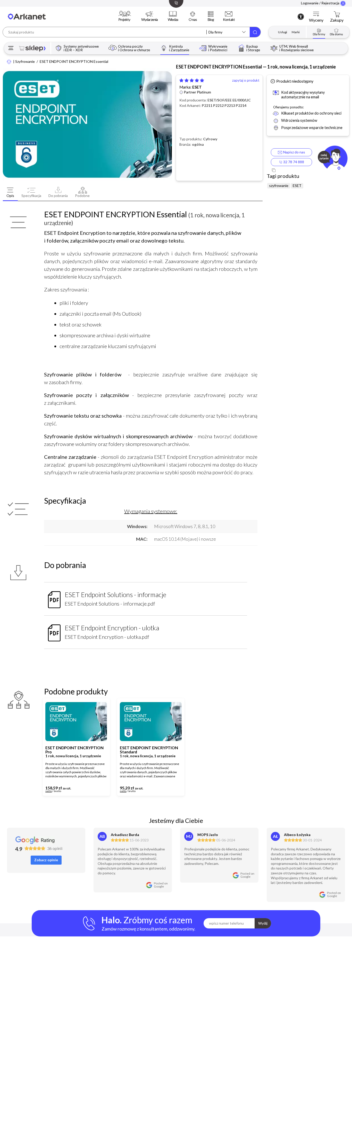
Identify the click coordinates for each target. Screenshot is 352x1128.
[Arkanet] (9, 61)
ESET (197, 87)
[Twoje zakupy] (337, 14)
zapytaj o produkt (245, 80)
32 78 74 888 (293, 162)
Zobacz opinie (46, 860)
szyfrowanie (278, 185)
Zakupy (336, 20)
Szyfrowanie (25, 61)
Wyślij (262, 923)
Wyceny (316, 20)
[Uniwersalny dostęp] (301, 16)
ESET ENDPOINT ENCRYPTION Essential (74, 61)
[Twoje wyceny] (316, 14)
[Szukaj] (255, 32)
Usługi (282, 32)
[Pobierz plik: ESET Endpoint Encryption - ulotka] (54, 631)
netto (48, 791)
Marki (296, 32)
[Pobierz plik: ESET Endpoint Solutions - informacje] (54, 597)
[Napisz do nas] (332, 158)
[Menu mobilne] (11, 48)
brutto (57, 791)
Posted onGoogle (161, 885)
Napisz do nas (293, 152)
